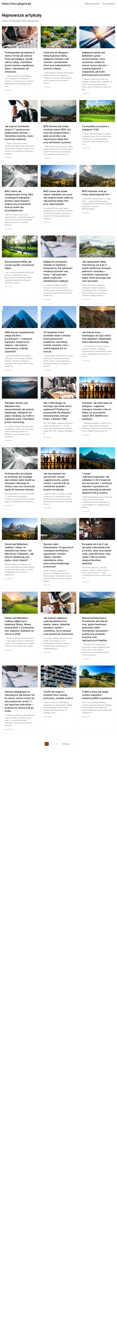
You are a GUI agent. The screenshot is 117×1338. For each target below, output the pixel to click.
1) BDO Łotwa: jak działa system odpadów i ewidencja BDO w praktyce (97, 695)
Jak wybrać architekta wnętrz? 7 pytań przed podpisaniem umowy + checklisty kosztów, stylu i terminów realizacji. (19, 133)
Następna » (66, 744)
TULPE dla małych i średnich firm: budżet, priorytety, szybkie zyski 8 (58, 695)
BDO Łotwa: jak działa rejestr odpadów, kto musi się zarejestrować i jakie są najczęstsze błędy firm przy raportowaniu (58, 197)
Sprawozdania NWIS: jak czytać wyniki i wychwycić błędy (19, 265)
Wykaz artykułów (92, 4)
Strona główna (108, 4)
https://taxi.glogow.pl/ (16, 3)
